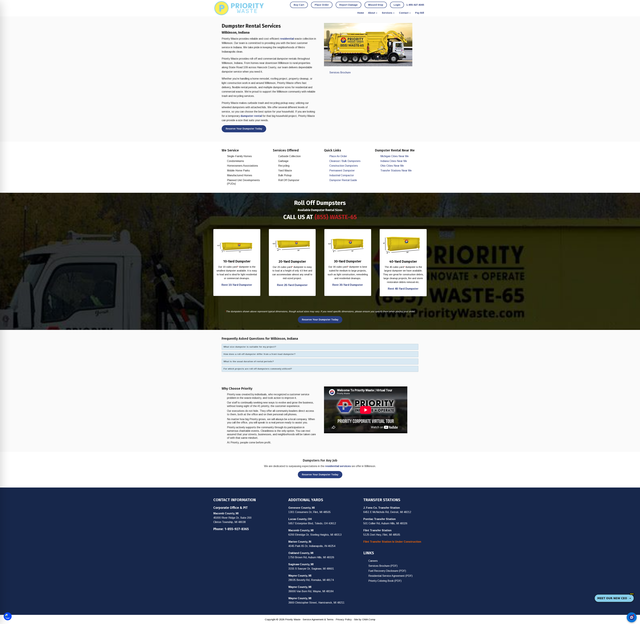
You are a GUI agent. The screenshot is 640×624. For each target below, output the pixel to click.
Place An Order (338, 156)
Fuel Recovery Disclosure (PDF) (387, 570)
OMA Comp (368, 619)
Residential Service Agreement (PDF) (390, 575)
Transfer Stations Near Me (396, 170)
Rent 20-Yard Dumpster (292, 285)
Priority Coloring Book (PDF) (385, 580)
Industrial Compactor (341, 175)
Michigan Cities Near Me (394, 156)
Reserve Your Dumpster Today (244, 128)
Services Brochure (340, 72)
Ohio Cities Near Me (392, 165)
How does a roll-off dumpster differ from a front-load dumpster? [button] (260, 354)
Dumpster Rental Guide (343, 180)
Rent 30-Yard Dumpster (347, 284)
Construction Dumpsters (343, 165)
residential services (338, 466)
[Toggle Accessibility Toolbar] (7, 616)
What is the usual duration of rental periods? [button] (249, 361)
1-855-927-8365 (236, 529)
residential (287, 38)
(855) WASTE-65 (335, 217)
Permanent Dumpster (342, 170)
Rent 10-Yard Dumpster (237, 284)
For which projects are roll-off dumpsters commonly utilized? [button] (258, 369)
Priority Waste (239, 8)
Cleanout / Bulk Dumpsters (344, 161)
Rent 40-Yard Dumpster (403, 288)
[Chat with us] (632, 617)
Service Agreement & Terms (318, 619)
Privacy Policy (344, 619)
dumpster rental (251, 116)
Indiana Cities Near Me (393, 161)
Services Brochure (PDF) (383, 565)
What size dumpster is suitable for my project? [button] (250, 347)
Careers (373, 560)
